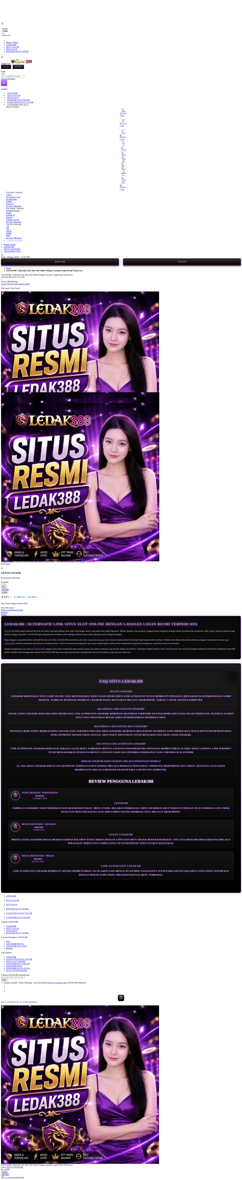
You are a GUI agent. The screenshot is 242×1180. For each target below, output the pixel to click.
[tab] (121, 89)
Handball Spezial (13, 211)
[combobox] (12, 76)
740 (7, 229)
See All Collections (13, 206)
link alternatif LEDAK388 (33, 649)
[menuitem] (12, 93)
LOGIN (182, 261)
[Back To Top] (2, 1176)
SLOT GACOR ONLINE (16, 971)
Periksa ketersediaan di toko (12, 610)
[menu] (121, 166)
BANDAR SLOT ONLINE (17, 51)
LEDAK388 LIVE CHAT (16, 946)
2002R (8, 231)
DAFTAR (60, 261)
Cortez (8, 195)
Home (8, 268)
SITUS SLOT (11, 49)
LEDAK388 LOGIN (12, 251)
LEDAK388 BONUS (15, 944)
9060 (8, 236)
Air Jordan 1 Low (13, 197)
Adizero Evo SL (12, 220)
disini (82, 562)
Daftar (18, 67)
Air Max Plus (11, 199)
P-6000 (9, 201)
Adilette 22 (10, 215)
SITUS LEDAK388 (12, 249)
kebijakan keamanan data (57, 983)
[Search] (4, 83)
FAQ (8, 941)
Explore (4, 89)
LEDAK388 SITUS (14, 966)
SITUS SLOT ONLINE (16, 961)
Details (4, 614)
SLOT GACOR (12, 47)
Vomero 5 (10, 204)
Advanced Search (8, 79)
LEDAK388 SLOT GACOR (18, 968)
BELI (4, 587)
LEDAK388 (11, 45)
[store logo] (21, 63)
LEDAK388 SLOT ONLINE (18, 917)
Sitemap (9, 948)
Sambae (9, 217)
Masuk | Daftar (12, 42)
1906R (8, 233)
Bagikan (4, 612)
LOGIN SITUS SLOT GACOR (19, 913)
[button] (6, 397)
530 (7, 227)
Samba (8, 213)
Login (6, 67)
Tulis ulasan (32, 597)
